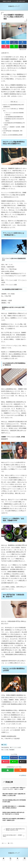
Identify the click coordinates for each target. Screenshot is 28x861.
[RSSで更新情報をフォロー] (20, 770)
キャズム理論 (5, 749)
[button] (25, 417)
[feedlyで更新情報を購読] (7, 770)
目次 (12, 101)
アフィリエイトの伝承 (16, 747)
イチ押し (5, 744)
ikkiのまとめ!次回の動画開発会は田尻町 (13, 134)
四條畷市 (12, 749)
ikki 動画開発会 (5, 747)
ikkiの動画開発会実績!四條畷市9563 (14, 116)
